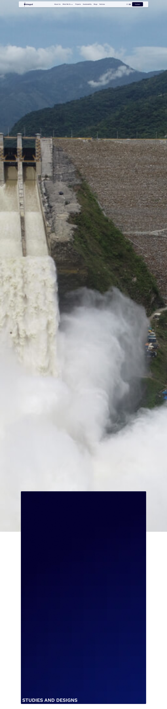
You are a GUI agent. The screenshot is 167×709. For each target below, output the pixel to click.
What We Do (67, 4)
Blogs (95, 4)
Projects (78, 4)
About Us (57, 4)
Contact (137, 4)
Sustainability (87, 4)
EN (130, 4)
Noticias (102, 4)
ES (127, 4)
